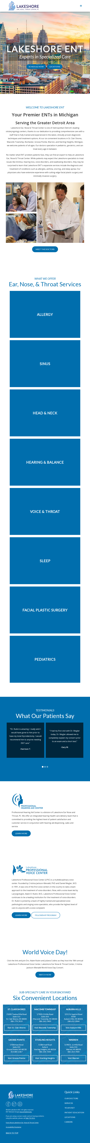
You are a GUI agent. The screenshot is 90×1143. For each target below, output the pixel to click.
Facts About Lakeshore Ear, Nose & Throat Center (22, 1123)
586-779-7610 (30, 1118)
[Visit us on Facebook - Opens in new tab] (8, 1104)
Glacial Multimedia (25, 1112)
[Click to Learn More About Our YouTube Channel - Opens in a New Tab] (20, 1104)
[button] (80, 5)
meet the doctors (45, 249)
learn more (21, 833)
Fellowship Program (45, 915)
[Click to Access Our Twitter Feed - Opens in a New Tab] (14, 1104)
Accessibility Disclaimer (13, 1127)
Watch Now (45, 974)
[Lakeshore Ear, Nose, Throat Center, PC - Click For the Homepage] (23, 5)
